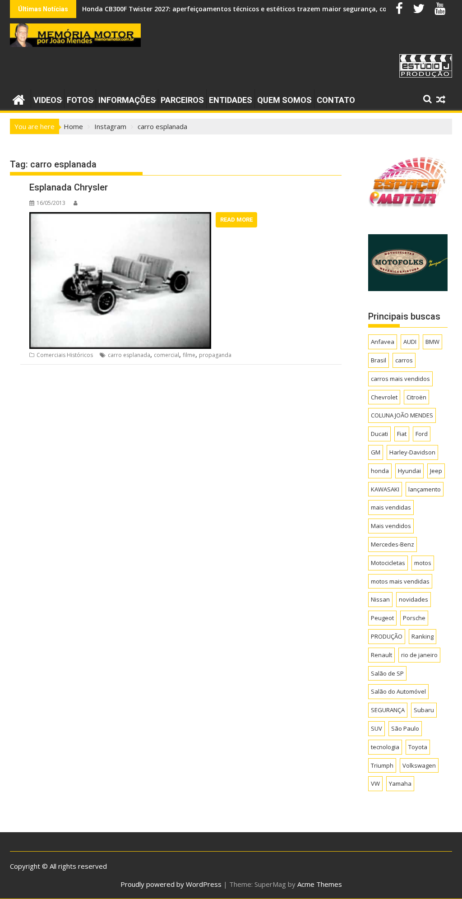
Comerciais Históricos (65, 355)
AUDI (409, 342)
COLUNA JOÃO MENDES (402, 415)
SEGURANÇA (388, 710)
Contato (336, 100)
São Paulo (405, 728)
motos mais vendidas (400, 581)
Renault (381, 655)
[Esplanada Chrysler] (120, 217)
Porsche (414, 618)
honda (380, 471)
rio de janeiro (419, 655)
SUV (376, 728)
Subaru (424, 710)
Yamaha (400, 783)
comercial (166, 355)
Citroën (416, 397)
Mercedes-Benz (392, 544)
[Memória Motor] (19, 98)
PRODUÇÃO (386, 636)
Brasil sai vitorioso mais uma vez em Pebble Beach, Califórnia (179, 9)
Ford (422, 434)
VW (375, 783)
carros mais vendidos (400, 379)
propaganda (215, 355)
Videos (47, 100)
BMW (432, 342)
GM (375, 452)
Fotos (80, 100)
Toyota (417, 747)
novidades (413, 599)
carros (404, 360)
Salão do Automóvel (398, 691)
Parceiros (182, 100)
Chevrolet (384, 397)
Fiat (402, 434)
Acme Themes (319, 884)
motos (422, 563)
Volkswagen (419, 765)
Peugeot (382, 618)
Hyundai (409, 471)
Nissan (380, 599)
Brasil (378, 360)
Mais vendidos (391, 526)
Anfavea (382, 342)
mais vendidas (391, 507)
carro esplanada (129, 355)
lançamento (424, 489)
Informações (127, 100)
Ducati (379, 434)
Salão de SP (387, 673)
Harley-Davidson (412, 452)
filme (189, 355)
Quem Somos (284, 100)
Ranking (422, 636)
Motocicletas (388, 563)
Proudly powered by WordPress (171, 884)
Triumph (382, 765)
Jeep (436, 471)
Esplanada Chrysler (68, 187)
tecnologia (385, 747)
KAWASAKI (385, 489)
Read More (236, 219)
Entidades (230, 100)
